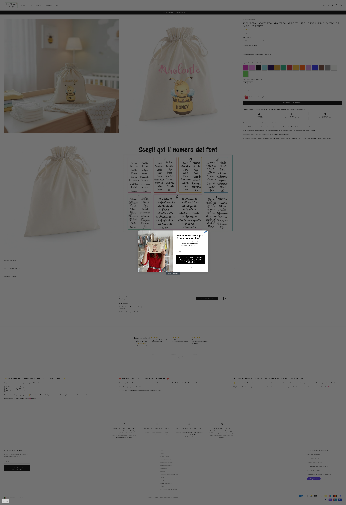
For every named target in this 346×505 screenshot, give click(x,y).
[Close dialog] (206, 232)
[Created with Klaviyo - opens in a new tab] (173, 273)
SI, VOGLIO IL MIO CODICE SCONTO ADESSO (190, 259)
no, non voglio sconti (190, 267)
